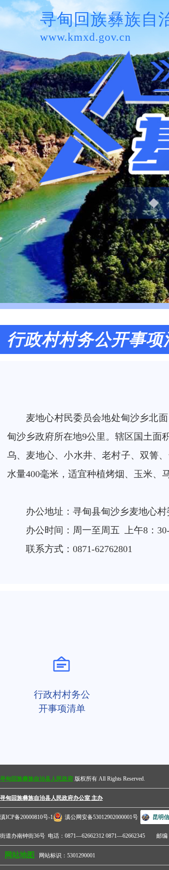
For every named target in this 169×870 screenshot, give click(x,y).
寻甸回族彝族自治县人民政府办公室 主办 (51, 798)
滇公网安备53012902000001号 (101, 817)
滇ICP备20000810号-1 (26, 817)
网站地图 (20, 855)
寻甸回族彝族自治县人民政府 (36, 778)
